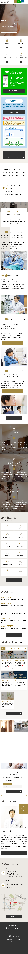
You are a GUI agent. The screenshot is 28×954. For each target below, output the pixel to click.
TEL (15, 2)
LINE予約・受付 (18, 2)
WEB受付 (22, 2)
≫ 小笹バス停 (10, 876)
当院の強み (14, 418)
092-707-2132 (15, 928)
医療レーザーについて (12, 391)
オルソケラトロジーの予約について (14, 157)
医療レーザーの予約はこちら (14, 153)
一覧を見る (14, 634)
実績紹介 (20, 852)
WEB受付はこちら (14, 112)
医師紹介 (8, 852)
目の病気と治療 (14, 580)
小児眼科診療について (12, 343)
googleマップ (14, 916)
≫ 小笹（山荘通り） (18, 876)
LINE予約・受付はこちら (14, 90)
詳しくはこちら (9, 31)
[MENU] (26, 2)
